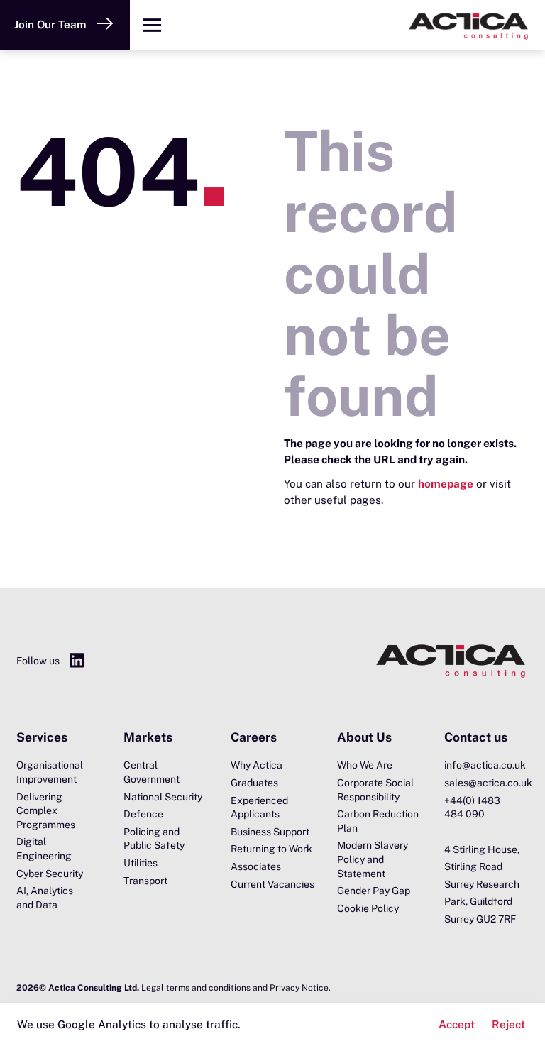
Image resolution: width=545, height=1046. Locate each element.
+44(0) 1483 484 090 (472, 807)
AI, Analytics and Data (44, 897)
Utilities (140, 863)
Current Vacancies (272, 884)
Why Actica (256, 765)
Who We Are (364, 765)
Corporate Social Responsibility (375, 790)
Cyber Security (49, 873)
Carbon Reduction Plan (378, 821)
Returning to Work (271, 848)
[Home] (359, 25)
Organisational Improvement (49, 772)
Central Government (151, 772)
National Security (162, 797)
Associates (256, 866)
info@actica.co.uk (485, 765)
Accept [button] (457, 1024)
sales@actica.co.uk (486, 782)
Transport (145, 880)
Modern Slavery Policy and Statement (372, 859)
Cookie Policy (368, 908)
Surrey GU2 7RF (480, 919)
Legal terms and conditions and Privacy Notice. (236, 988)
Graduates (254, 782)
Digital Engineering (44, 848)
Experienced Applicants (259, 807)
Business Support (270, 831)
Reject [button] (508, 1024)
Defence (143, 814)
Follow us (38, 660)
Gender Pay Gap (373, 890)
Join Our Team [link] (50, 24)
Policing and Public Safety (154, 839)
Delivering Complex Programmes (45, 810)
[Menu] (152, 25)
